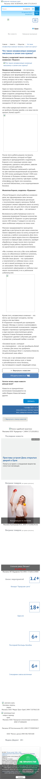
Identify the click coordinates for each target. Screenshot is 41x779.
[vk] (29, 375)
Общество (21, 44)
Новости (12, 44)
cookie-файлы (22, 766)
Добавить (31, 401)
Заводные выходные (29, 34)
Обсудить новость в (18, 375)
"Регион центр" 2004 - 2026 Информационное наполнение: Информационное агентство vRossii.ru (18, 754)
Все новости (12, 34)
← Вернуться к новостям (20, 370)
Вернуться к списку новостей (16, 419)
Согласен (20, 777)
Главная (4, 44)
